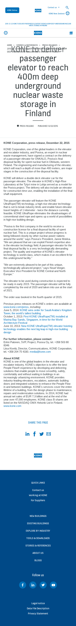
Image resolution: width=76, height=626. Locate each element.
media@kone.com (40, 351)
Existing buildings (38, 523)
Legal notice (38, 603)
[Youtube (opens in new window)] (53, 585)
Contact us (52, 7)
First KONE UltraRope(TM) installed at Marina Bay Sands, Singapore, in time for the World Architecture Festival (36, 319)
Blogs (38, 560)
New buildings (38, 516)
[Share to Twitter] (41, 434)
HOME (9, 45)
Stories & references (27, 45)
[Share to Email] (48, 434)
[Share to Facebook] (34, 434)
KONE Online (12, 10)
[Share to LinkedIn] (27, 434)
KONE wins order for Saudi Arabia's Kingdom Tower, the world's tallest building (38, 312)
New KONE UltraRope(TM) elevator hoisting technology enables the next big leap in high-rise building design (38, 329)
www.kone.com (12, 405)
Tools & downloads (38, 538)
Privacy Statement (38, 613)
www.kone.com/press (16, 306)
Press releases (49, 45)
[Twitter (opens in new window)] (43, 585)
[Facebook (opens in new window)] (22, 585)
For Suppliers (38, 500)
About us (38, 553)
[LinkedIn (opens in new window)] (32, 585)
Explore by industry (38, 530)
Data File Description (38, 608)
